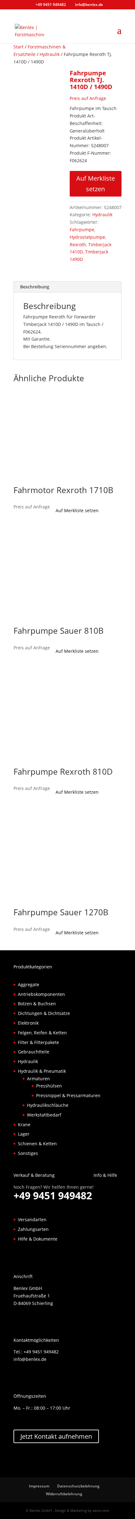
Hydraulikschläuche (47, 1105)
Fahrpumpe (82, 229)
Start (19, 47)
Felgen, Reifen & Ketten (42, 1033)
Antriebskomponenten (41, 994)
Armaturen (38, 1079)
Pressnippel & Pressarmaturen (68, 1095)
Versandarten (32, 1219)
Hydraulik (50, 54)
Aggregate (28, 984)
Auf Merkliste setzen (95, 183)
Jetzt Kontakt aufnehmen (56, 1436)
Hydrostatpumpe (87, 237)
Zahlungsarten (33, 1229)
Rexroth (78, 244)
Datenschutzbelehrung (78, 1486)
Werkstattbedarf (44, 1115)
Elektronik (28, 1023)
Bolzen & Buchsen (37, 1004)
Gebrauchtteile (33, 1052)
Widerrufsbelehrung (64, 1494)
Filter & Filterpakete (38, 1042)
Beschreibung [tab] (34, 287)
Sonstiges (28, 1153)
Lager (24, 1134)
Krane (24, 1124)
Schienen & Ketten (37, 1144)
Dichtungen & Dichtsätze (44, 1013)
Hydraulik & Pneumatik (42, 1071)
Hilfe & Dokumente (37, 1239)
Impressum (39, 1486)
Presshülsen (49, 1086)
